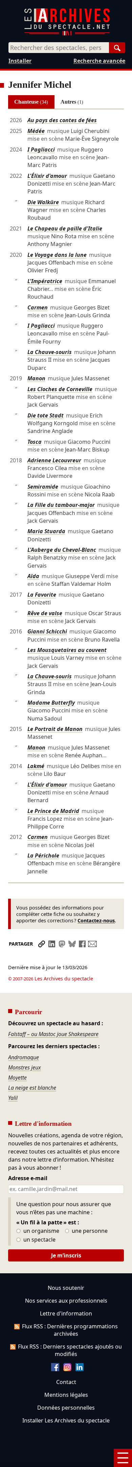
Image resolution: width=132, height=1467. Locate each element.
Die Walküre (43, 202)
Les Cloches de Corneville (59, 389)
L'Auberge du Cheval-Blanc (61, 549)
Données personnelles (66, 1407)
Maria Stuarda (46, 531)
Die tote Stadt (45, 415)
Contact (66, 1382)
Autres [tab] (72, 102)
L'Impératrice (44, 281)
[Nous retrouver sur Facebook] (55, 1369)
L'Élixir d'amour (47, 176)
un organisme (40, 1231)
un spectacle (39, 1240)
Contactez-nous (96, 920)
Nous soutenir (66, 1288)
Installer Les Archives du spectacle (66, 1420)
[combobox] (58, 47)
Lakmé (35, 766)
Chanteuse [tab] (31, 102)
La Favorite (41, 594)
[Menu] (123, 1458)
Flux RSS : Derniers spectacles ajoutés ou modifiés (70, 1350)
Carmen (37, 307)
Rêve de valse (44, 613)
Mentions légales (66, 1394)
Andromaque (23, 1057)
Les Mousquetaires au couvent (67, 650)
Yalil (13, 1098)
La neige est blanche (32, 1087)
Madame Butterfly (51, 702)
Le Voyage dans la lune (57, 255)
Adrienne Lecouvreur (54, 460)
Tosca (34, 441)
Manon (36, 378)
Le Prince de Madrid (53, 811)
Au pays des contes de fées (62, 120)
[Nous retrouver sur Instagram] (67, 1369)
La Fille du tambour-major (61, 505)
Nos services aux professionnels (66, 1300)
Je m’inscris (66, 1255)
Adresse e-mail (27, 1178)
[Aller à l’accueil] (67, 34)
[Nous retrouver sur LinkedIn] (79, 1369)
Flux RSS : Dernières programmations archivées (70, 1330)
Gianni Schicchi (47, 631)
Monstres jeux (24, 1067)
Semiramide (42, 486)
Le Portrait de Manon (55, 729)
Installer (19, 60)
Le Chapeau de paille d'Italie (64, 228)
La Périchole (43, 855)
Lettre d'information (66, 1313)
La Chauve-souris (49, 352)
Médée (36, 131)
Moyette (17, 1077)
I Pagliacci (41, 149)
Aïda (33, 576)
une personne (89, 1231)
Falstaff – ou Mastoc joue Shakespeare (53, 1034)
